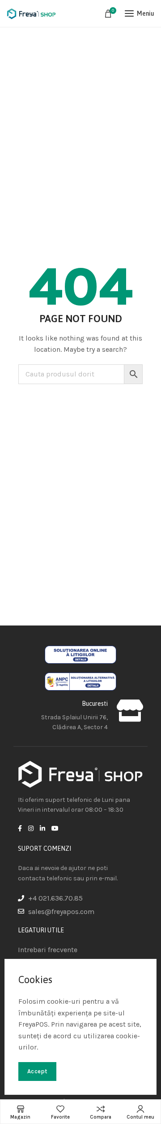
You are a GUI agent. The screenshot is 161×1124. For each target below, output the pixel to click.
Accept (37, 1071)
